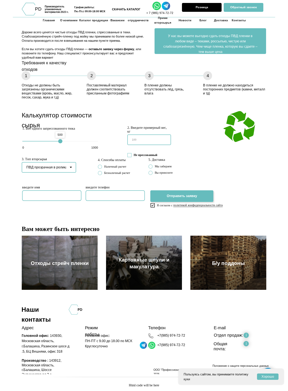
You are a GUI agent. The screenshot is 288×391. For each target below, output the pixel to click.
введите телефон (98, 187)
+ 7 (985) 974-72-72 (159, 13)
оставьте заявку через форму (111, 49)
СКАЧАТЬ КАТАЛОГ (126, 9)
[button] (243, 7)
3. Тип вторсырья (34, 159)
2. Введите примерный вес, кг (147, 129)
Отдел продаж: (228, 335)
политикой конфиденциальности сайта (198, 205)
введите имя (31, 187)
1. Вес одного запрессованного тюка (48, 128)
